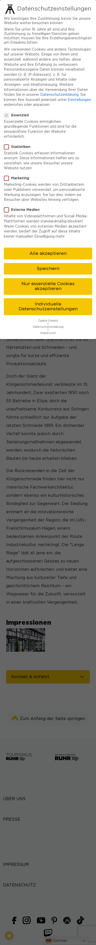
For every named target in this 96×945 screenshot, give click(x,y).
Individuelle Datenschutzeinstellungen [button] (48, 307)
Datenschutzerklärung (59, 95)
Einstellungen (79, 100)
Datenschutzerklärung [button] (48, 327)
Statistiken (20, 146)
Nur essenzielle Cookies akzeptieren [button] (48, 286)
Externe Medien (25, 209)
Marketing (20, 178)
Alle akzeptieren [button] (48, 253)
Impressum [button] (48, 333)
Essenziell (20, 115)
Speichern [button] (48, 268)
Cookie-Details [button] (48, 321)
